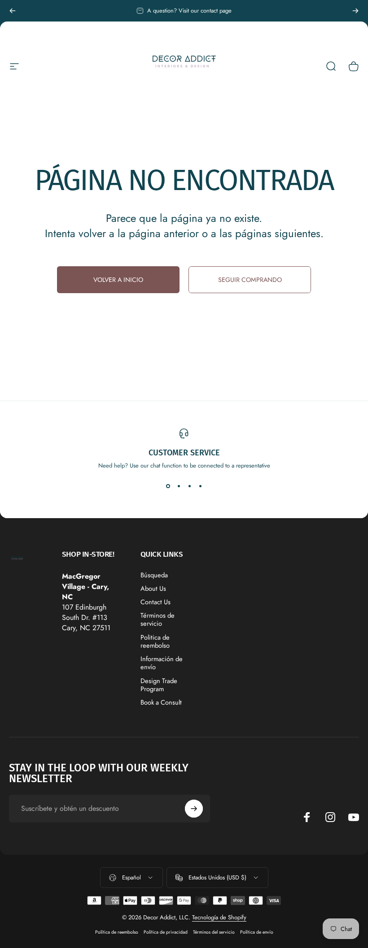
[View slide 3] (189, 485)
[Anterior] (12, 11)
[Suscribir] (194, 809)
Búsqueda (154, 575)
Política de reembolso (116, 932)
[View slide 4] (200, 485)
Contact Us (155, 602)
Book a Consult (161, 702)
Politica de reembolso (155, 641)
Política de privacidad (166, 932)
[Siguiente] (355, 11)
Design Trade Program (158, 685)
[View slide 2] (178, 485)
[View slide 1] (167, 485)
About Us (153, 588)
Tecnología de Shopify (219, 917)
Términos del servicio (214, 932)
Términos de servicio (157, 619)
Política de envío (256, 932)
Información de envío (161, 663)
